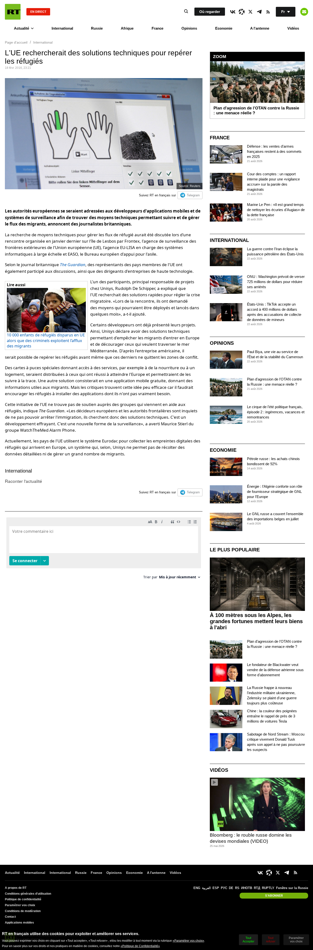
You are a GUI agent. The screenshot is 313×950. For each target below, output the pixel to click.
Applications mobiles (19, 922)
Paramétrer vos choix (20, 905)
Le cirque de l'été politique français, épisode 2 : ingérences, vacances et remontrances (275, 412)
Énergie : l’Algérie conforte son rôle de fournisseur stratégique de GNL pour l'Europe (274, 491)
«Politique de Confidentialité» (140, 946)
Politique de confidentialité (23, 899)
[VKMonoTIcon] (233, 12)
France (157, 28)
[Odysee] (242, 12)
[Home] (13, 12)
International (62, 28)
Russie (97, 28)
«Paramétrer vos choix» (188, 940)
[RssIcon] (268, 12)
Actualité (21, 28)
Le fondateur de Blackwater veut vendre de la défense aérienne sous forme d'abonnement (275, 670)
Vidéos (293, 28)
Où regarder (209, 12)
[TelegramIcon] (259, 12)
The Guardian (72, 264)
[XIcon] (250, 12)
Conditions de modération (23, 911)
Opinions (189, 28)
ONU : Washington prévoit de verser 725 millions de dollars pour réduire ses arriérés (276, 281)
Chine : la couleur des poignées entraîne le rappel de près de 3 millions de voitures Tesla (272, 716)
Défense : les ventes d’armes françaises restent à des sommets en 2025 (274, 151)
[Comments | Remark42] (103, 550)
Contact (10, 916)
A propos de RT (15, 888)
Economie (223, 28)
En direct (38, 11)
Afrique (127, 28)
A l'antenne (259, 28)
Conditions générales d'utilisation (28, 893)
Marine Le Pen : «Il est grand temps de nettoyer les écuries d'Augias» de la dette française (276, 209)
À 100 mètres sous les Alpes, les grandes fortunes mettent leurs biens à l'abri (256, 621)
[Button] (304, 12)
